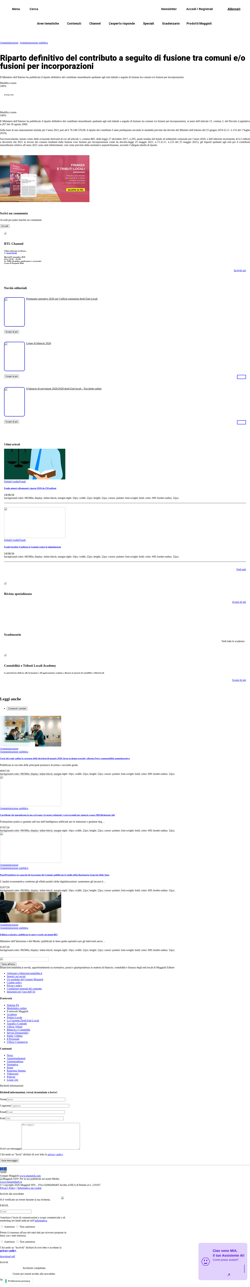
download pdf (7, 1256)
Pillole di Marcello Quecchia (160, 31)
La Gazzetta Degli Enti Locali (23, 1020)
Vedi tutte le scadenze (233, 641)
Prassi (10, 1067)
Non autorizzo (27, 1226)
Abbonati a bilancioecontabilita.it (24, 973)
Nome (3, 1099)
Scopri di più (11, 253)
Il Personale (13, 1038)
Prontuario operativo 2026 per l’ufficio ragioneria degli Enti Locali (61, 298)
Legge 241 (12, 1079)
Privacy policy (14, 985)
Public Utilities (15, 1035)
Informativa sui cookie (29, 1188)
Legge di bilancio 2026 (38, 343)
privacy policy (55, 1154)
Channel (95, 23)
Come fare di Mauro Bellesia (203, 31)
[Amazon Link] (241, 377)
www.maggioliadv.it (11, 1181)
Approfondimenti (16, 1058)
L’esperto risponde (122, 23)
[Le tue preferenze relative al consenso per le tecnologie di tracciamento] (18, 1281)
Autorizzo (9, 1226)
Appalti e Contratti (17, 1023)
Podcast (11, 1076)
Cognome (5, 1105)
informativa (41, 1220)
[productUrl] (14, 325)
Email (3, 1111)
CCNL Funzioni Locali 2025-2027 (116, 31)
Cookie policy (14, 982)
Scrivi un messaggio (11, 1148)
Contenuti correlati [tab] (17, 708)
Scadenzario (171, 23)
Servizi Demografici (17, 1032)
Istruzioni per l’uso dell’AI (21, 991)
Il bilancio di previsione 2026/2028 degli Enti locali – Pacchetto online (64, 388)
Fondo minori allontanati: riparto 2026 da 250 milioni (30, 488)
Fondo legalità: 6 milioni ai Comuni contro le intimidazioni (32, 547)
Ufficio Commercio (17, 1042)
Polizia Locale (14, 1017)
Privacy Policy (8, 1188)
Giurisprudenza (15, 1061)
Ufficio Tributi (14, 1026)
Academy (12, 1014)
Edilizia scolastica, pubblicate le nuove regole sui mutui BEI (28, 934)
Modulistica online (17, 1008)
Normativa (12, 1064)
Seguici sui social (16, 976)
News (10, 1055)
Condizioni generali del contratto (24, 988)
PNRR (84, 31)
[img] (62, 1197)
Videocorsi (12, 1073)
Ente (2, 1118)
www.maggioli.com (30, 1175)
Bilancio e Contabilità (18, 1029)
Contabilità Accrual (60, 31)
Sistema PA (13, 1005)
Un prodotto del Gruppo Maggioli (25, 979)
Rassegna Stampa (16, 1070)
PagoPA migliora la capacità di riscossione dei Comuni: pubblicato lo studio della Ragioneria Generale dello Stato (54, 875)
